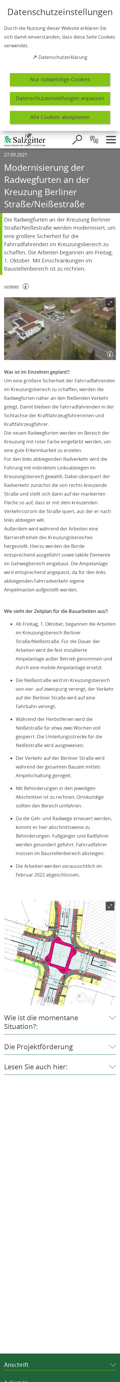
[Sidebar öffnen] (111, 139)
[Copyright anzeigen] (109, 353)
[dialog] (60, 65)
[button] (60, 328)
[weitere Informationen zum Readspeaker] (26, 286)
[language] (94, 139)
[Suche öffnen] (77, 139)
